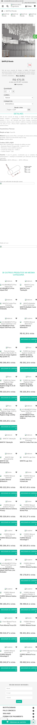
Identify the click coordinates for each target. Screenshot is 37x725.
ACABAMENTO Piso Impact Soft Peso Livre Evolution (7, 570)
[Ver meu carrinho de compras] (35, 6)
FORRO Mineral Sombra (28, 567)
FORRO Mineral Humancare (25, 480)
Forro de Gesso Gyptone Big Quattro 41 (8, 355)
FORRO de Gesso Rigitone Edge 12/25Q (7, 414)
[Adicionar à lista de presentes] (33, 722)
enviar (19, 701)
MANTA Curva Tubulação (25, 289)
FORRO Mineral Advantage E (5, 655)
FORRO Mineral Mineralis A (25, 326)
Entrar (29, 6)
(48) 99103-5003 (30, 3)
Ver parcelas (19, 84)
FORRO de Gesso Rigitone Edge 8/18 (26, 385)
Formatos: (8, 101)
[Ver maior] (34, 25)
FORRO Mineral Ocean (28, 625)
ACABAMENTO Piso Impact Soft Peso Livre (7, 326)
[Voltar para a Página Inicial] (2, 11)
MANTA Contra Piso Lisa (28, 442)
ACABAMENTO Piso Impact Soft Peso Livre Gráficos (27, 416)
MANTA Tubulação (6, 442)
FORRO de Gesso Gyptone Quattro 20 (26, 355)
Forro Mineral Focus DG (8, 625)
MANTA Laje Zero (26, 461)
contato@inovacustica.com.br (14, 1)
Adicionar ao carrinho (17, 722)
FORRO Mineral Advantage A (25, 538)
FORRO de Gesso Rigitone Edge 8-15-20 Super (7, 385)
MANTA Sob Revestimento (4, 461)
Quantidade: (8, 88)
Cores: (7, 95)
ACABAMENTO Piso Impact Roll (7, 289)
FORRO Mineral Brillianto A (5, 480)
